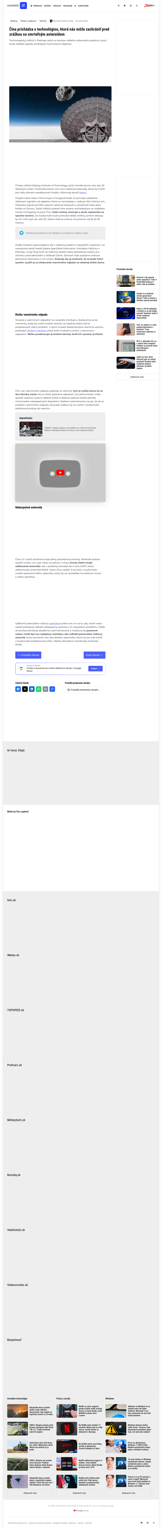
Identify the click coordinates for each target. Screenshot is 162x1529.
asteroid (53, 623)
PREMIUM (37, 6)
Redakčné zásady (60, 1523)
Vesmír (43, 21)
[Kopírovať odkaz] (52, 689)
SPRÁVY (47, 6)
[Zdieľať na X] (25, 689)
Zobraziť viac (137, 377)
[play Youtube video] (60, 472)
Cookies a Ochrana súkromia (40, 1523)
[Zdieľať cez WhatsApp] (38, 689)
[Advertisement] (60, 64)
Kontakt (88, 1523)
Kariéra (81, 1523)
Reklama (72, 1523)
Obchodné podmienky (17, 1523)
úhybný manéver (36, 330)
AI (75, 6)
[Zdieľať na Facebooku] (18, 689)
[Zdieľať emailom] (45, 689)
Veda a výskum (28, 21)
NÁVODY (57, 6)
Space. (83, 192)
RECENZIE (67, 6)
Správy (13, 21)
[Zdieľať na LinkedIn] (32, 689)
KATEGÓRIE (83, 6)
